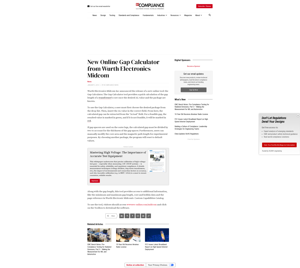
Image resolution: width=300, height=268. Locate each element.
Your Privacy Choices (157, 265)
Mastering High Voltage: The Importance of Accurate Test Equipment (118, 154)
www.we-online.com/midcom (142, 204)
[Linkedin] (121, 216)
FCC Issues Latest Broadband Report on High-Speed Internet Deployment (156, 247)
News (89, 82)
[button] (210, 15)
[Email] (137, 216)
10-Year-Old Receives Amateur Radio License (191, 114)
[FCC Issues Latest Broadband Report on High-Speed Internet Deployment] (157, 235)
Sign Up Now (193, 90)
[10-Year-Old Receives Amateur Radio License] (128, 235)
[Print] (143, 216)
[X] (127, 216)
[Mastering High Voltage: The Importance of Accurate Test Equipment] (157, 160)
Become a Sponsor (193, 66)
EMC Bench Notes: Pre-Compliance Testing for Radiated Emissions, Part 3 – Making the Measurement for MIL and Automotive (99, 249)
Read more (95, 181)
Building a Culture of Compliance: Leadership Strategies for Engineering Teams (191, 127)
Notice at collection (135, 265)
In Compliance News (111, 85)
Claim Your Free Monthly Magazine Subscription (279, 145)
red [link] (89, 121)
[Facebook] (132, 216)
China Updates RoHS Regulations (187, 134)
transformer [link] (105, 97)
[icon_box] (98, 6)
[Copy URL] (148, 216)
